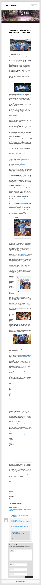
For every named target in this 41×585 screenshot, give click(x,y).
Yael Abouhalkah (16, 171)
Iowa (19, 509)
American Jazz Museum (19, 212)
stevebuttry (26, 509)
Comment (11, 550)
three (13, 165)
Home (5, 21)
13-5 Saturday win (25, 261)
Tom (25, 198)
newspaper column (28, 474)
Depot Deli (22, 428)
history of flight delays (16, 108)
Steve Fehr (16, 161)
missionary (21, 128)
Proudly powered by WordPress (20, 581)
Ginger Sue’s (15, 207)
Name (11, 564)
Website (11, 574)
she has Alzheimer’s (22, 125)
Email (11, 569)
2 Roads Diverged (10, 5)
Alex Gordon (24, 254)
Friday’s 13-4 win (17, 261)
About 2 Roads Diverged (11, 21)
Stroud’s (14, 322)
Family (17, 509)
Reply (13, 538)
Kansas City (21, 509)
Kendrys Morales (18, 355)
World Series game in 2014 (19, 99)
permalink (11, 510)
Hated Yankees (21, 94)
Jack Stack (25, 242)
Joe (16, 188)
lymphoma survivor (25, 139)
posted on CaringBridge (20, 159)
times (15, 165)
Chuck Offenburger (16, 139)
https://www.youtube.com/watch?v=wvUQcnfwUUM (19, 526)
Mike (11, 240)
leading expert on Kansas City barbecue (19, 153)
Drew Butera (17, 258)
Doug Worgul (18, 150)
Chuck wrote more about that (21, 471)
